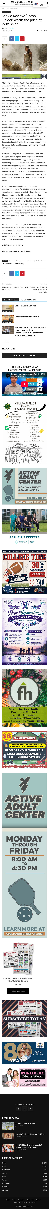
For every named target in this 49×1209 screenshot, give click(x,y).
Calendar (17, 1202)
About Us (32, 1202)
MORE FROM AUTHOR (28, 300)
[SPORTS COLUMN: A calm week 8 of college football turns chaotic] (8, 1148)
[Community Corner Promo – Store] (24, 750)
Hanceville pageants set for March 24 (12, 288)
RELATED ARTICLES (11, 300)
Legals (24, 1202)
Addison (5, 333)
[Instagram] (24, 1108)
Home (4, 8)
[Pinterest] (22, 38)
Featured (31, 261)
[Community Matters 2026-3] (8, 319)
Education (21, 1200)
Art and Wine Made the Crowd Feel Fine (29, 1134)
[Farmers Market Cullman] (24, 698)
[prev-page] (3, 341)
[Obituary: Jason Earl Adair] (8, 308)
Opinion (38, 1200)
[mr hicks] (24, 1077)
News (8, 1200)
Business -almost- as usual (25, 1123)
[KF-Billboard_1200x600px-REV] (24, 1052)
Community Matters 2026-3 (27, 317)
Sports (14, 1200)
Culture (11, 261)
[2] (24, 527)
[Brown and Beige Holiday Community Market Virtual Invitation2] (24, 432)
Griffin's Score (40, 261)
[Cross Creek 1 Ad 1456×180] (24, 76)
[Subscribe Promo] (24, 1019)
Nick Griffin (9, 28)
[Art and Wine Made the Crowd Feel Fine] (8, 1136)
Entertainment (20, 261)
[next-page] (7, 341)
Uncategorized (13, 8)
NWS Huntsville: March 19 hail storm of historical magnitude (36, 289)
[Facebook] (11, 38)
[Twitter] (17, 38)
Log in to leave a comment (24, 356)
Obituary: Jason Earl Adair (26, 306)
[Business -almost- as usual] (8, 1126)
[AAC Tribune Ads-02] (24, 855)
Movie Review (7, 263)
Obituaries (30, 1200)
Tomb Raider (18, 263)
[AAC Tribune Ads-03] (24, 486)
